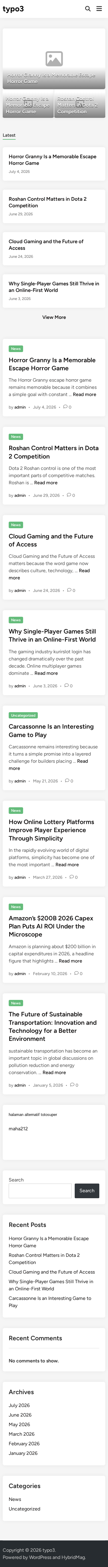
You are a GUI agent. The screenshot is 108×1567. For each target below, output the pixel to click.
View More (54, 317)
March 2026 (21, 1434)
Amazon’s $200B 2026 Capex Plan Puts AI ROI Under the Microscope (51, 926)
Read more (84, 394)
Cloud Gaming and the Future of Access (52, 1272)
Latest (9, 135)
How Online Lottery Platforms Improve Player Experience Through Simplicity (51, 830)
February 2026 (24, 1443)
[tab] (9, 135)
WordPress (40, 1557)
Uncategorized (23, 715)
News (16, 349)
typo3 (13, 8)
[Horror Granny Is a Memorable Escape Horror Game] (54, 58)
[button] (77, 35)
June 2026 (20, 1415)
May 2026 (19, 1424)
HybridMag (73, 1557)
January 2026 (23, 1453)
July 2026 (19, 1405)
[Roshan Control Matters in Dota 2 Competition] (79, 104)
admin (20, 407)
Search (16, 1180)
